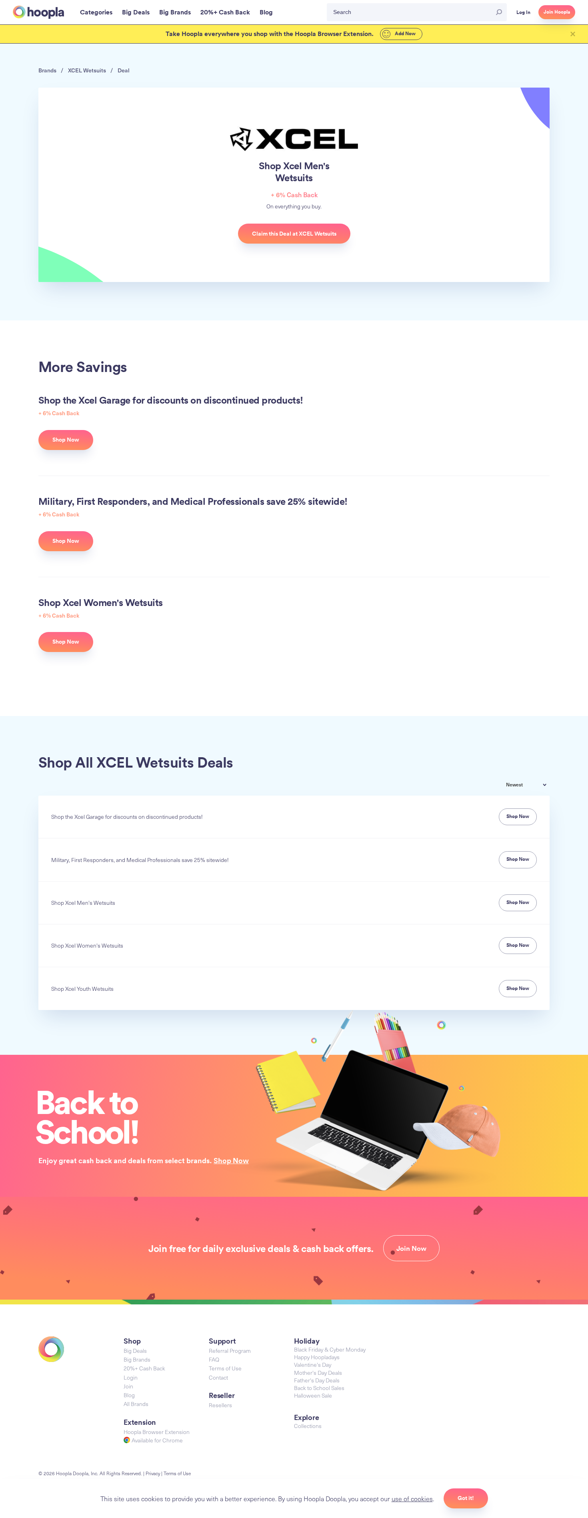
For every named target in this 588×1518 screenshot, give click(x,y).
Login (131, 1377)
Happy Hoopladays (317, 1357)
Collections (308, 1426)
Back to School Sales (319, 1388)
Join (128, 1386)
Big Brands (137, 1359)
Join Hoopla (557, 12)
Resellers (220, 1405)
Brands (47, 70)
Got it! (466, 1498)
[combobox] (532, 785)
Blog (129, 1395)
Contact (218, 1377)
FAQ (214, 1359)
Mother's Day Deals (318, 1372)
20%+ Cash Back (144, 1368)
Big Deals (135, 1350)
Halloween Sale (313, 1395)
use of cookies (412, 1498)
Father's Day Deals (317, 1380)
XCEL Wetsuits (87, 70)
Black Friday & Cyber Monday (330, 1349)
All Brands (136, 1404)
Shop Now (231, 1160)
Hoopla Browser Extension (157, 1432)
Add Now (405, 33)
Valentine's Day (312, 1364)
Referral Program (230, 1350)
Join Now (411, 1248)
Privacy (153, 1473)
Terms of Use (225, 1368)
